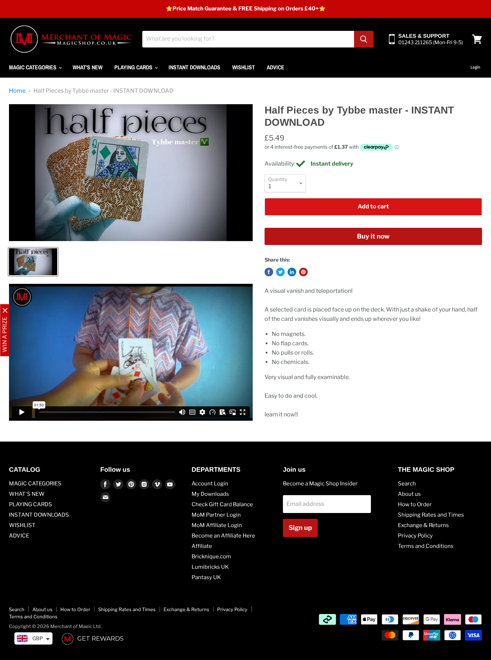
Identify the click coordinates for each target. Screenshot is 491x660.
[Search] (363, 39)
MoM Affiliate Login (217, 525)
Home (17, 91)
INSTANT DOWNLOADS (194, 67)
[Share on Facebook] (269, 272)
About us (409, 494)
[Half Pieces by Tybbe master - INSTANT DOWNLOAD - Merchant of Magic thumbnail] (33, 262)
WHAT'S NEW (87, 67)
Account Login (210, 483)
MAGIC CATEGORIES (33, 67)
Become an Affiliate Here (223, 535)
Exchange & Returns (423, 525)
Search (407, 483)
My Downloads (210, 494)
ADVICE (275, 67)
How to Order (415, 504)
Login (475, 67)
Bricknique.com (211, 556)
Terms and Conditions (426, 546)
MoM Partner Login (216, 515)
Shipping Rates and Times (431, 515)
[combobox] (248, 39)
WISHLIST (243, 67)
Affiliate (202, 546)
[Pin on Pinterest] (303, 272)
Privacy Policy (415, 535)
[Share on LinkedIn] (292, 272)
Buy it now (373, 236)
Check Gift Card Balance (222, 504)
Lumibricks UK (210, 567)
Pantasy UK (206, 577)
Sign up (300, 527)
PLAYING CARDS (134, 67)
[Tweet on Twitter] (280, 272)
